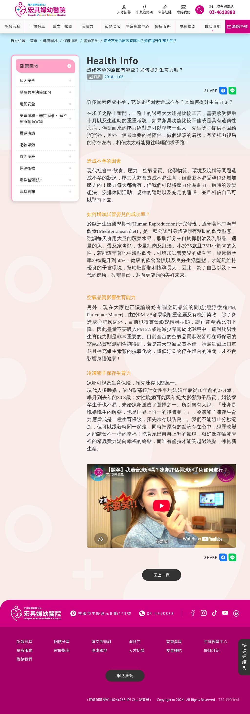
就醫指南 (187, 26)
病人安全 (27, 80)
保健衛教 (70, 40)
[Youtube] (225, 613)
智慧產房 (112, 26)
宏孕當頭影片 (31, 180)
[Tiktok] (214, 613)
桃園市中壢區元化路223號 (104, 613)
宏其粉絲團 (144, 12)
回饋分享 (37, 26)
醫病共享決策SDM (35, 92)
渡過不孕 (90, 40)
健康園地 (212, 26)
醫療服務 (162, 26)
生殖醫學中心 (137, 26)
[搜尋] (199, 9)
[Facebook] (193, 613)
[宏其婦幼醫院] (40, 10)
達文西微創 (62, 26)
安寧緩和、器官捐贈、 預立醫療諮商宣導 (43, 118)
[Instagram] (204, 613)
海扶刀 (87, 26)
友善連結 (165, 12)
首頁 (33, 40)
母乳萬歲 (27, 156)
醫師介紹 (211, 650)
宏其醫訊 (27, 191)
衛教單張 (27, 144)
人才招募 (124, 12)
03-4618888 (160, 613)
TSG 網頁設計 (228, 699)
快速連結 (244, 654)
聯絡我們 (183, 12)
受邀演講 (27, 133)
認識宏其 (12, 26)
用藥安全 (27, 104)
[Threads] (236, 613)
